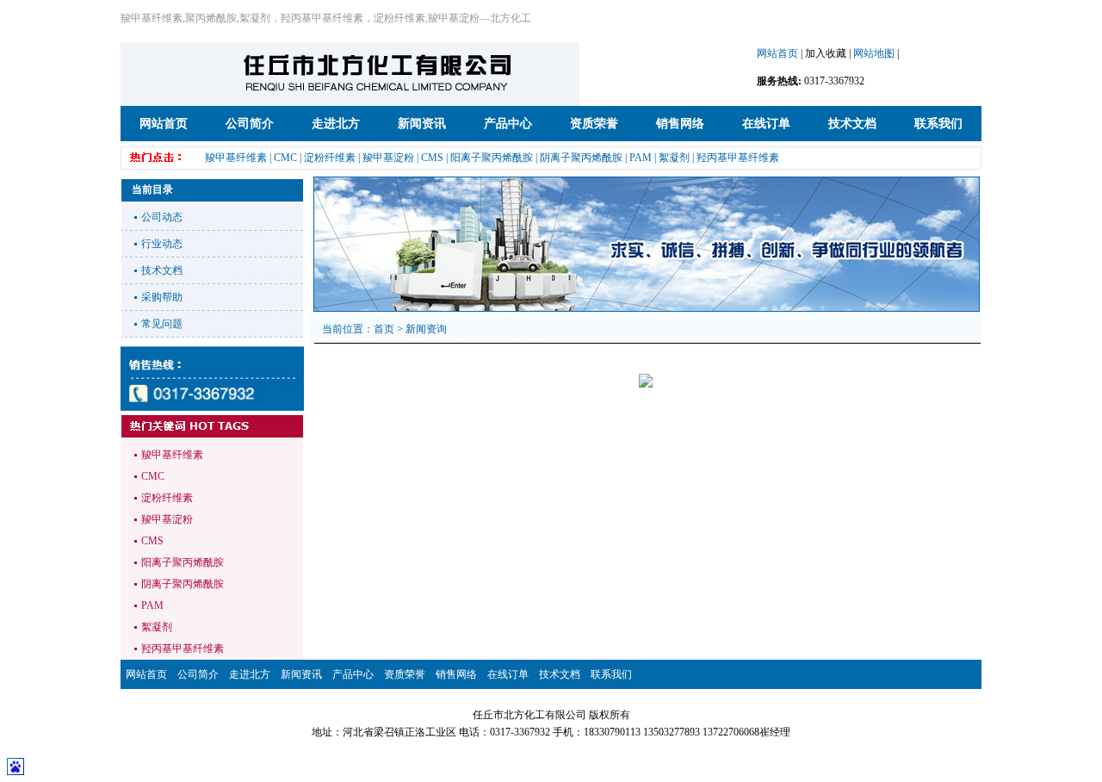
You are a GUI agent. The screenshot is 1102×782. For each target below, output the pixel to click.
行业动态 (162, 244)
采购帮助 (162, 297)
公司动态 (162, 217)
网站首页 (777, 53)
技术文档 (162, 270)
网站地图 (874, 53)
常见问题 (162, 324)
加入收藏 (825, 53)
